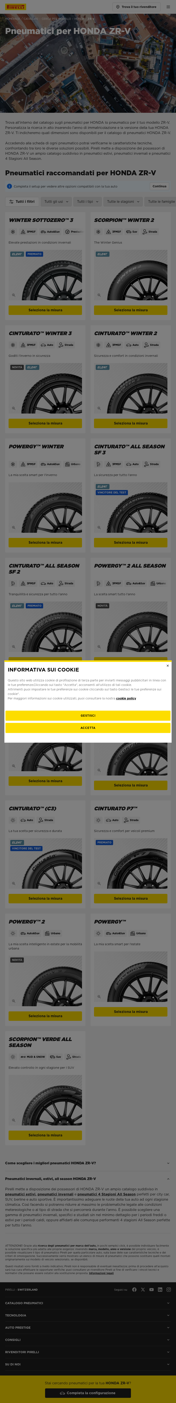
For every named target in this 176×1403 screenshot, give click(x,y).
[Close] (168, 666)
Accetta (88, 728)
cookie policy (126, 698)
